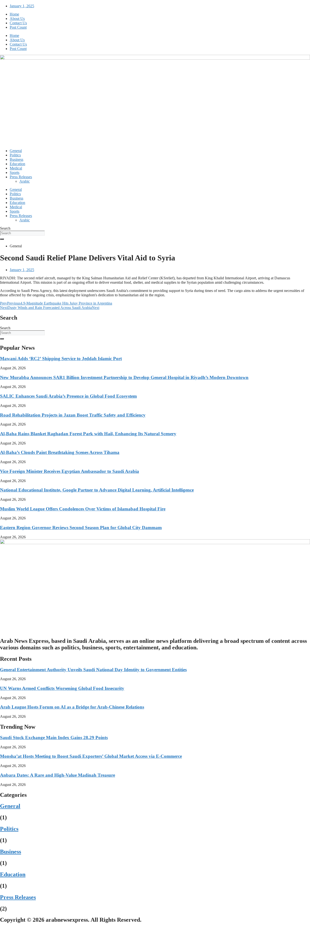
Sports (14, 172)
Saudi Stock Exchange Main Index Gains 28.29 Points (54, 737)
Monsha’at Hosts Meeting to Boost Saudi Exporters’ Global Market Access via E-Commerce (91, 756)
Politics (15, 155)
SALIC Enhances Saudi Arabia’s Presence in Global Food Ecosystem (68, 396)
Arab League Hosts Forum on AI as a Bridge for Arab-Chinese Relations (72, 707)
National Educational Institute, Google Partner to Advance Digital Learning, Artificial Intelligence (97, 489)
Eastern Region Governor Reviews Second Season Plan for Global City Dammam (81, 527)
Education (17, 164)
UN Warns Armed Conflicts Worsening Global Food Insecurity (62, 688)
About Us (17, 18)
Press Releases (21, 177)
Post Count (18, 27)
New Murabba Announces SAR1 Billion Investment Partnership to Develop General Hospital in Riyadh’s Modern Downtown (124, 377)
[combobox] (22, 233)
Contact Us (18, 23)
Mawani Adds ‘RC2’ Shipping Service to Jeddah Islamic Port (61, 358)
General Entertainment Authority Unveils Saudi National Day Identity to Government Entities (93, 669)
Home (14, 14)
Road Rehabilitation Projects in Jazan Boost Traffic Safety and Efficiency (73, 415)
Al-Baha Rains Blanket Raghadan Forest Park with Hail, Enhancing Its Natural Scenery (88, 433)
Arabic (24, 181)
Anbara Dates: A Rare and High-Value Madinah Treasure (57, 775)
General (16, 151)
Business (16, 159)
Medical (16, 168)
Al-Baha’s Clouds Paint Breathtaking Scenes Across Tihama (59, 452)
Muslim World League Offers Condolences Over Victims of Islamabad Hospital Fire (82, 508)
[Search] (2, 239)
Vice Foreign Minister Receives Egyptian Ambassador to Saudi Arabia (69, 471)
